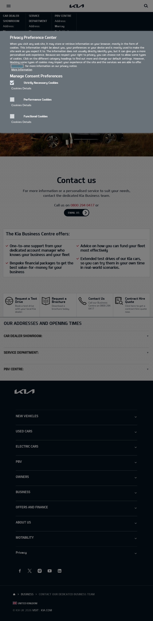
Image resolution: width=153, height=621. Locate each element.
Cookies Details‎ (21, 88)
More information (21, 69)
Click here (17, 66)
